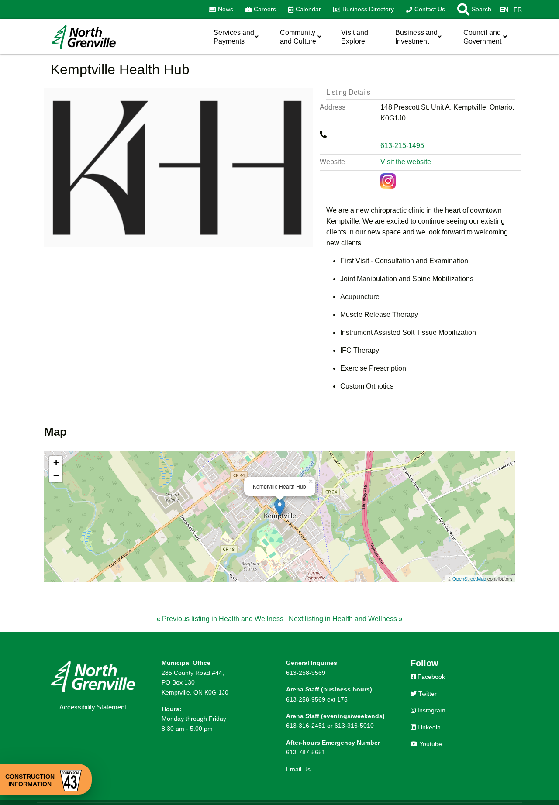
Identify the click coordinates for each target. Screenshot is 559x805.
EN (504, 9)
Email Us (298, 769)
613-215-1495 (402, 145)
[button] (471, 9)
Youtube (430, 743)
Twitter (427, 693)
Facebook (430, 676)
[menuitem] (221, 9)
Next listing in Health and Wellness (346, 619)
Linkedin (428, 727)
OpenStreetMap (469, 578)
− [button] (56, 475)
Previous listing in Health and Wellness (220, 619)
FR (518, 9)
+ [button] (56, 462)
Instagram (430, 710)
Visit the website (405, 161)
